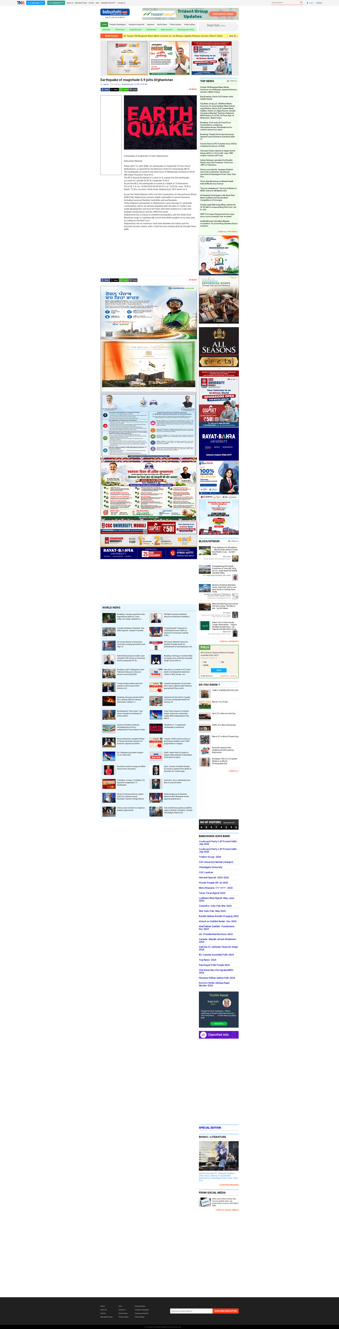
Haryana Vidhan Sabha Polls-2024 (217, 978)
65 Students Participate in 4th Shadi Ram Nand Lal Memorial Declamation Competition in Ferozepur (217, 197)
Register (319, 3)
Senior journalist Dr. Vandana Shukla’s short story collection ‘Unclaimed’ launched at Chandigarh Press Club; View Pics (218, 173)
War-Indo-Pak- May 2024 (212, 911)
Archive (91, 3)
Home (104, 24)
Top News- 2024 (207, 960)
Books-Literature (167, 29)
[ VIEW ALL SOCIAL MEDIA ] (227, 1210)
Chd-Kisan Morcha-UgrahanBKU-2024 (216, 971)
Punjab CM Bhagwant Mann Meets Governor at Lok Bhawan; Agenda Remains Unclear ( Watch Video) (218, 89)
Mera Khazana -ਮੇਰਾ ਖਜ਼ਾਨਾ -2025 (216, 888)
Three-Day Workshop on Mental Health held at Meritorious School (216, 182)
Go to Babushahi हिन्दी (56, 3)
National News (140, 1306)
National (150, 24)
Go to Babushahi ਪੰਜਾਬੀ (36, 3)
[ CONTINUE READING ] (229, 1185)
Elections (122, 1310)
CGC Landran (206, 872)
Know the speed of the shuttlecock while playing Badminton (223, 750)
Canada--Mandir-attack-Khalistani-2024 (218, 940)
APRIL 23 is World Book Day (224, 725)
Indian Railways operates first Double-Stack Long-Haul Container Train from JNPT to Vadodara (216, 162)
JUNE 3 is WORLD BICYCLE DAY (225, 690)
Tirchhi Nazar (120, 29)
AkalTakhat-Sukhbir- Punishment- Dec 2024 (217, 927)
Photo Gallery (175, 24)
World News (162, 24)
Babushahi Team (81, 3)
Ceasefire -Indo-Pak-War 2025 (215, 906)
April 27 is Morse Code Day (223, 713)
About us (70, 3)
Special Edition (210, 1127)
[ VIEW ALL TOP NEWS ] (227, 231)
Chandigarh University (210, 867)
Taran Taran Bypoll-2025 (212, 893)
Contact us (121, 3)
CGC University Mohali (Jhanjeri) (216, 862)
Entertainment (151, 29)
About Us (103, 1310)
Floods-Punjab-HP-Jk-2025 (213, 882)
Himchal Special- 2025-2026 (214, 877)
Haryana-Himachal (136, 24)
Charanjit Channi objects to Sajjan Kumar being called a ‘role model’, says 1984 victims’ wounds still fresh (228, 35)
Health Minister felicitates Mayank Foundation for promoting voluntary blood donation (218, 223)
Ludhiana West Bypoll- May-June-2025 (217, 899)
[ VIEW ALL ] (234, 771)
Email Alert (106, 29)
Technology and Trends (185, 29)
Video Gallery (189, 24)
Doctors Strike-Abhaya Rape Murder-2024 (214, 984)
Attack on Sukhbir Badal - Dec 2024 (218, 921)
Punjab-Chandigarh (118, 24)
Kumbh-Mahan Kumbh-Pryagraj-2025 (219, 916)
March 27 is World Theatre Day (225, 736)
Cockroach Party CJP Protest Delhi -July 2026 (218, 842)
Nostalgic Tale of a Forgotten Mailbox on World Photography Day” (224, 761)
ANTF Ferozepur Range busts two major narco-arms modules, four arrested (217, 215)
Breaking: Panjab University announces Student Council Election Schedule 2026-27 (217, 136)
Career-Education (135, 29)
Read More (218, 1023)
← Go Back (192, 89)
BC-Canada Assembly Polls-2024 (216, 954)
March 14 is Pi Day (220, 702)
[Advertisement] (111, 135)
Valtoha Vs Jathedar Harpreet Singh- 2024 (219, 948)
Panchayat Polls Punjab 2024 (214, 965)
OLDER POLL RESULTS (228, 676)
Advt (97, 3)
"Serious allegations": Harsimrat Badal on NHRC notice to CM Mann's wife (218, 189)
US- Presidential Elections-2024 (216, 934)
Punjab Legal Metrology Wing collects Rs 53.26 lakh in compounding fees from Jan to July (218, 207)
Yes (205, 662)
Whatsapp (123, 89)
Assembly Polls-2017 (108, 3)
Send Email (132, 89)
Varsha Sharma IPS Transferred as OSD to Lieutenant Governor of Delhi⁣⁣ (218, 145)
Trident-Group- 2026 (210, 857)
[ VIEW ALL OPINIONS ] (229, 641)
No (223, 662)
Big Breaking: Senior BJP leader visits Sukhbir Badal (216, 98)
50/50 (205, 665)
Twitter (114, 89)
